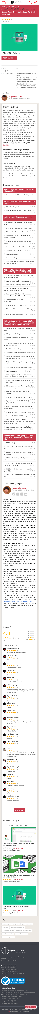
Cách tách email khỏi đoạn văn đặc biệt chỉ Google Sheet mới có (19, 289)
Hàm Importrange (18, 371)
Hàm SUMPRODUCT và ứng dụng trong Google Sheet (19, 407)
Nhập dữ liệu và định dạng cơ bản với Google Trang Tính (19, 236)
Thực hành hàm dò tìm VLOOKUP (20, 305)
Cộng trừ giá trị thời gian (20, 334)
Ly (8, 663)
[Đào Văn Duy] (4, 671)
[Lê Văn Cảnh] (4, 711)
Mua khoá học (9, 58)
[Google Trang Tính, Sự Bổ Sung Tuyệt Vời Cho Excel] (19, 895)
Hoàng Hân (10, 774)
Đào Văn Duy (11, 670)
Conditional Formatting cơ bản (20, 349)
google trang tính (7, 924)
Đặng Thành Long (12, 741)
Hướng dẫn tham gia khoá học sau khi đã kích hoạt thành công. (18, 992)
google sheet (16, 924)
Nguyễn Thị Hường (13, 796)
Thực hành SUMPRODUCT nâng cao (20, 416)
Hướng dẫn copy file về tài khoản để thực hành (19, 223)
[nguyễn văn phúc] (4, 734)
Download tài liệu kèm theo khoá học (20, 195)
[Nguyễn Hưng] (4, 727)
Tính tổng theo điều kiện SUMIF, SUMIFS (20, 397)
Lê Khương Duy (12, 685)
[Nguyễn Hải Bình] (4, 760)
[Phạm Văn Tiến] (4, 656)
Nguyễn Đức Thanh (15, 97)
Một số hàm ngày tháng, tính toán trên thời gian (19, 329)
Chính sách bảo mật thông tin (9, 967)
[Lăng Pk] (4, 749)
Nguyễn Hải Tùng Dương (14, 767)
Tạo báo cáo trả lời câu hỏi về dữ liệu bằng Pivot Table (19, 402)
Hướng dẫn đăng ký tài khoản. (9, 1003)
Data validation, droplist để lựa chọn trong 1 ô (20, 247)
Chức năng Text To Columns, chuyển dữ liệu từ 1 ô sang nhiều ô (19, 262)
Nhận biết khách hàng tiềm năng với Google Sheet (19, 363)
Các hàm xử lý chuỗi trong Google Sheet (20, 281)
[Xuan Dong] (4, 782)
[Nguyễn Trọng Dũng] (4, 649)
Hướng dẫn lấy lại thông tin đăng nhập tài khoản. (14, 994)
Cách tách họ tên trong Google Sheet (20, 285)
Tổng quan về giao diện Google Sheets (20, 210)
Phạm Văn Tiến (12, 655)
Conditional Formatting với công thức (20, 352)
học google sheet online (21, 933)
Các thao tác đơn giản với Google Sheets (20, 228)
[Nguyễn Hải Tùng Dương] (4, 767)
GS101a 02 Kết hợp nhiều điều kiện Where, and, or (19, 447)
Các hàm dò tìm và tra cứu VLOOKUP (19, 300)
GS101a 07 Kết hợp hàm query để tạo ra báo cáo (19, 475)
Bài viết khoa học (9, 607)
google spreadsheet (27, 924)
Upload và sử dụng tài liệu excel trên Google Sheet (19, 338)
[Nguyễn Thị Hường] (4, 796)
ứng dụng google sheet (8, 936)
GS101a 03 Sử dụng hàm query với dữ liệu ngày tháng (19, 453)
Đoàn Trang (10, 789)
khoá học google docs (8, 933)
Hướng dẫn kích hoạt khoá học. (9, 998)
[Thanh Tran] (4, 678)
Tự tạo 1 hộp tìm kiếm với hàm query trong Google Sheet (19, 381)
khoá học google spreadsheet (23, 930)
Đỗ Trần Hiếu (11, 703)
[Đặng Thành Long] (4, 742)
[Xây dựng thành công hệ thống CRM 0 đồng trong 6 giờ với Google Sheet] (19, 864)
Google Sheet (8, 7)
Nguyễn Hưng (11, 727)
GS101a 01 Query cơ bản (20, 443)
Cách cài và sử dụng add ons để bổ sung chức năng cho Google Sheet (19, 428)
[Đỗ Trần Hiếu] (4, 703)
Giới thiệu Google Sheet (20, 207)
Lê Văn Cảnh (11, 710)
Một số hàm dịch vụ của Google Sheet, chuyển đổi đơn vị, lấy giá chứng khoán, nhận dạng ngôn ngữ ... (19, 421)
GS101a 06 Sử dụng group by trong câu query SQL (19, 470)
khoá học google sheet (8, 930)
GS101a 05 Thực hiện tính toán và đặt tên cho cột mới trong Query (19, 464)
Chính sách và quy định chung (9, 969)
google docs (5, 927)
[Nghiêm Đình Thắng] (4, 696)
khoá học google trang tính (17, 927)
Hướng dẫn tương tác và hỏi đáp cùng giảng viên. (14, 990)
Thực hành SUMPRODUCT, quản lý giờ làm (20, 412)
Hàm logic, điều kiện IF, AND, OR (20, 314)
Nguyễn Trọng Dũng (13, 648)
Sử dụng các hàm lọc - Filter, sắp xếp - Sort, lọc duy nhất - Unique (19, 387)
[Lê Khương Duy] (4, 685)
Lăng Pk (9, 748)
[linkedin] (25, 494)
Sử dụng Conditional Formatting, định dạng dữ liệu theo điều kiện (19, 344)
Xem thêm (18, 810)
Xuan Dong (10, 781)
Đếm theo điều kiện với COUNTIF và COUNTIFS (19, 392)
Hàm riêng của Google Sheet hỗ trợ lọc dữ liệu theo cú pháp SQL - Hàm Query (19, 375)
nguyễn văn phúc (12, 734)
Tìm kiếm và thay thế (20, 258)
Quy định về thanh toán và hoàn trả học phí (12, 973)
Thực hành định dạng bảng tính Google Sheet (19, 242)
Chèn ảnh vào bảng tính (18, 250)
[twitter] (13, 494)
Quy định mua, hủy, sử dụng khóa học (11, 971)
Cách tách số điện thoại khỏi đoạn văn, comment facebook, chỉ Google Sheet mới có (19, 295)
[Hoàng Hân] (4, 775)
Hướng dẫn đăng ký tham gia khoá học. (11, 996)
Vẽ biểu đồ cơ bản (20, 254)
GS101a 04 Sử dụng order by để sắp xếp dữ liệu (19, 459)
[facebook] (21, 494)
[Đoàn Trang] (4, 789)
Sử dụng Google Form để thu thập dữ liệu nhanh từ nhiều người (19, 276)
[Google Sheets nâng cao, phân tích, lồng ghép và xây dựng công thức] (19, 832)
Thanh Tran (10, 677)
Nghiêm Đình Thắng (13, 696)
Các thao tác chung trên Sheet (18, 232)
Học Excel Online (22, 525)
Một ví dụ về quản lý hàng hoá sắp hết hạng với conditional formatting (19, 357)
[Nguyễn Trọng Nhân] (4, 718)
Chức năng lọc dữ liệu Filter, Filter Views (20, 368)
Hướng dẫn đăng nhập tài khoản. (10, 1001)
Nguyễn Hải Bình (12, 759)
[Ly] (4, 663)
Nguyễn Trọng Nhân (13, 717)
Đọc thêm (6, 145)
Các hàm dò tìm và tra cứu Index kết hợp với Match (19, 310)
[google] (17, 494)
